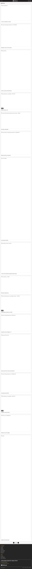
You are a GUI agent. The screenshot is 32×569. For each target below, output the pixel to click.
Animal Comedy (3, 550)
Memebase (2, 549)
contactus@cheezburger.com (5, 563)
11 (16, 542)
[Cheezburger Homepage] (15, 1)
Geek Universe (2, 551)
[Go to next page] (18, 542)
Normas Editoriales (3, 558)
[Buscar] (2, 0)
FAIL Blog (2, 548)
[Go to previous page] (13, 542)
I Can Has (2, 547)
